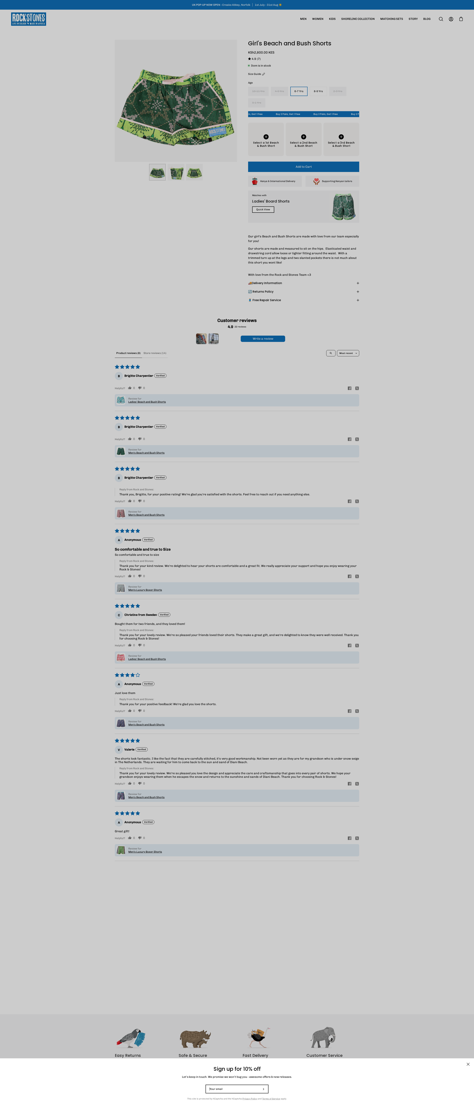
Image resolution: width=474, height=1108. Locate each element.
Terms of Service (271, 1098)
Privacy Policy (249, 1098)
